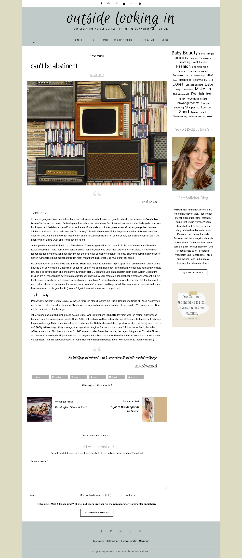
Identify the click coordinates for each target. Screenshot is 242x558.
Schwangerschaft (187, 103)
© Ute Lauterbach (146, 365)
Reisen (182, 99)
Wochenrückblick (196, 116)
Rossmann (193, 98)
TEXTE (94, 40)
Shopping (192, 107)
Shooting (179, 107)
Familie (203, 62)
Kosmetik (208, 80)
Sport (184, 112)
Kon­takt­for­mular (129, 541)
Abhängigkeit (88, 385)
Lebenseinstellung (194, 85)
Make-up (203, 89)
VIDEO (165, 40)
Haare (175, 80)
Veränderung (180, 116)
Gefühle (189, 76)
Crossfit (179, 57)
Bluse (202, 53)
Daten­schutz (113, 541)
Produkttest (202, 94)
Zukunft (209, 117)
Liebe (209, 84)
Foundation (194, 71)
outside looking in (121, 18)
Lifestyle (178, 90)
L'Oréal (178, 84)
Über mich (144, 541)
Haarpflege (185, 79)
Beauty (190, 53)
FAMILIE (105, 40)
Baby (176, 53)
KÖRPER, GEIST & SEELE (125, 40)
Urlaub (203, 112)
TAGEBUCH (98, 56)
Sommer (206, 107)
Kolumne (198, 79)
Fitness (182, 71)
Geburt (204, 71)
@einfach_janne (193, 272)
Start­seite (80, 40)
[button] (40, 377)
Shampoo (205, 103)
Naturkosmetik (181, 94)
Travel (194, 112)
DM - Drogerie (191, 58)
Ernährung (184, 62)
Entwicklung (205, 58)
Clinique (210, 53)
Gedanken (178, 75)
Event (194, 62)
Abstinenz (101, 385)
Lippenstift (188, 89)
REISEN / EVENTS (149, 40)
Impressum (98, 541)
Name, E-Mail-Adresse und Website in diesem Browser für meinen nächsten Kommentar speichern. (98, 504)
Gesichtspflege (199, 76)
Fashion (183, 66)
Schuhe (203, 99)
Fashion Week (200, 66)
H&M (210, 75)
